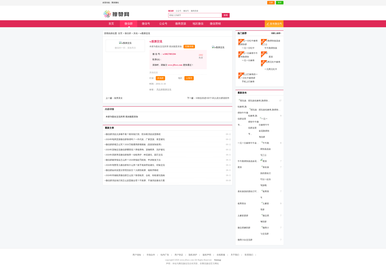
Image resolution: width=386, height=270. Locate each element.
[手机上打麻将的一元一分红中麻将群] (248, 76)
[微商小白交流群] (265, 230)
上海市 (189, 78)
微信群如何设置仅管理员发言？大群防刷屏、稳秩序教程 (132, 170)
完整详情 (189, 46)
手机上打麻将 (248, 81)
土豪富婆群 (243, 215)
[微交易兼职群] (265, 218)
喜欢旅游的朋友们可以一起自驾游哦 (254, 191)
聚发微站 (116, 14)
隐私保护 (193, 255)
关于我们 (235, 255)
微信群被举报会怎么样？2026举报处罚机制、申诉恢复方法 (133, 160)
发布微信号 (276, 23)
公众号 (163, 23)
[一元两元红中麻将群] (271, 63)
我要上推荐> (276, 33)
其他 (135, 33)
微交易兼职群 (244, 228)
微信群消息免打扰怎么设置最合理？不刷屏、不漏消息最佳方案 (135, 180)
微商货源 (180, 23)
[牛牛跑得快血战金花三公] (271, 42)
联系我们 (249, 255)
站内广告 (165, 255)
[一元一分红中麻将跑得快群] (248, 42)
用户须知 (137, 255)
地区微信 (198, 23)
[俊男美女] (265, 194)
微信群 (129, 23)
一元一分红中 (248, 48)
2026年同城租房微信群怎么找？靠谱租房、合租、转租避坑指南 (135, 175)
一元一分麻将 (248, 60)
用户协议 (179, 255)
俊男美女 (118, 98)
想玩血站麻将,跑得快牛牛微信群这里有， (267, 101)
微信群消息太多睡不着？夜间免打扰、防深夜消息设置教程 (133, 134)
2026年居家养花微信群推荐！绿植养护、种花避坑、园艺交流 (134, 155)
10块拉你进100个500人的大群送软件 (212, 98)
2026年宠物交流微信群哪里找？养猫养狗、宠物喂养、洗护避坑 (135, 150)
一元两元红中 (270, 69)
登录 (280, 3)
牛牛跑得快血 (270, 48)
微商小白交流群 (245, 240)
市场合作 (151, 255)
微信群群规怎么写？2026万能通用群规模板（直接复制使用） (134, 144)
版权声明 (207, 255)
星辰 (271, 57)
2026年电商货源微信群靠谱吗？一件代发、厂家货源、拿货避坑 (135, 139)
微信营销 (215, 23)
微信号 (146, 23)
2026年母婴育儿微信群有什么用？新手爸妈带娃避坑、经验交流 (135, 165)
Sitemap (217, 260)
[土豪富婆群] (265, 206)
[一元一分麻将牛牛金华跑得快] (248, 55)
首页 (111, 23)
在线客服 (221, 255)
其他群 (160, 78)
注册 (271, 3)
